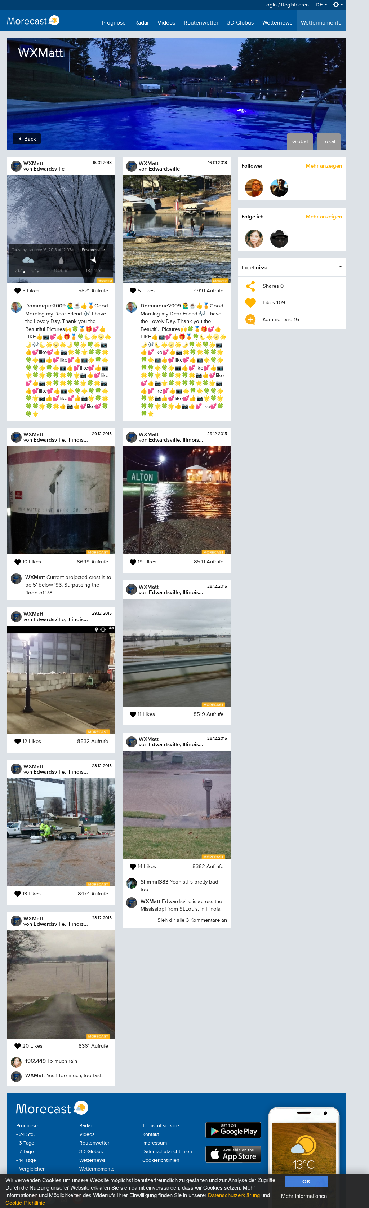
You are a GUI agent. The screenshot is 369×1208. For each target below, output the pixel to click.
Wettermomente (321, 23)
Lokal (328, 141)
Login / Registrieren (286, 5)
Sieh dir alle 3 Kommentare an (192, 920)
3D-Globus (240, 23)
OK (306, 1181)
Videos (166, 23)
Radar (141, 23)
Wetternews (277, 23)
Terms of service (160, 1125)
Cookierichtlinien (160, 1160)
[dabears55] (254, 188)
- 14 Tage (26, 1160)
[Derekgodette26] (279, 188)
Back (29, 139)
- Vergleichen (31, 1169)
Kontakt (150, 1134)
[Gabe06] (279, 239)
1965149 (35, 1061)
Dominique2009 (45, 305)
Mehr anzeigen (324, 166)
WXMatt (33, 163)
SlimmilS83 (155, 882)
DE (320, 5)
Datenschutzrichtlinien (167, 1151)
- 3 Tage (25, 1143)
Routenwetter (201, 23)
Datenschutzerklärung (234, 1195)
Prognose (114, 23)
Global (300, 141)
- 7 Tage (25, 1151)
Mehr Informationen (304, 1195)
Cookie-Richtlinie (25, 1202)
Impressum (154, 1143)
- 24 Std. (25, 1134)
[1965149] (254, 239)
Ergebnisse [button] (254, 267)
